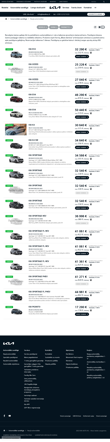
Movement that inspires (74, 357)
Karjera (89, 350)
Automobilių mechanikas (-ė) (96, 363)
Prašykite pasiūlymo (40, 1)
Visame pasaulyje (65, 416)
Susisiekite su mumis (95, 14)
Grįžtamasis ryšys (88, 416)
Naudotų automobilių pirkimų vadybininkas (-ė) (96, 376)
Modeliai (5, 7)
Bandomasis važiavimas (24, 1)
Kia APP (27, 404)
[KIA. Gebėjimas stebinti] (8, 343)
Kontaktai (88, 7)
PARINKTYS (65, 27)
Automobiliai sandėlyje (19, 7)
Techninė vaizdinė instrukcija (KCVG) (34, 400)
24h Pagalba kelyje (30, 384)
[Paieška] (103, 1)
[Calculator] (91, 52)
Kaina (53, 27)
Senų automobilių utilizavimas (30, 380)
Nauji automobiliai (36, 19)
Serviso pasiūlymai (30, 354)
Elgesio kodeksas (72, 364)
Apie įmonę (70, 350)
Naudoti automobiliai (10, 361)
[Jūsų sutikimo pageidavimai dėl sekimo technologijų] (11, 438)
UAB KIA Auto (77, 416)
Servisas (66, 7)
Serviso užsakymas (7, 1)
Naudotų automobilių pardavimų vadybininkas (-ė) (96, 370)
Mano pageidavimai (31, 357)
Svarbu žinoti (76, 7)
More (95, 7)
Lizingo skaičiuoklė (38, 7)
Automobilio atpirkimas (11, 364)
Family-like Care (29, 375)
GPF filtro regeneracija (32, 408)
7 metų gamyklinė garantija (33, 361)
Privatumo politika (51, 361)
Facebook (4, 416)
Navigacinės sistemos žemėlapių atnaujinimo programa (32, 390)
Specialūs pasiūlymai (10, 357)
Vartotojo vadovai (30, 395)
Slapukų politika (50, 364)
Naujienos (53, 1)
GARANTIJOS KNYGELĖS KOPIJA (46, 435)
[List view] (103, 27)
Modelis (42, 27)
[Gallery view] (99, 27)
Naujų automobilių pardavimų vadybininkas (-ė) (96, 356)
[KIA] (55, 7)
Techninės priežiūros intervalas (31, 371)
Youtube (10, 416)
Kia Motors (70, 354)
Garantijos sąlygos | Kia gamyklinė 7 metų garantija (33, 365)
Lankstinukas (63, 1)
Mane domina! (81, 56)
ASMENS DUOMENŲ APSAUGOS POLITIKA (17, 435)
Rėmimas (69, 361)
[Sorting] (95, 27)
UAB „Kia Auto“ (6, 19)
